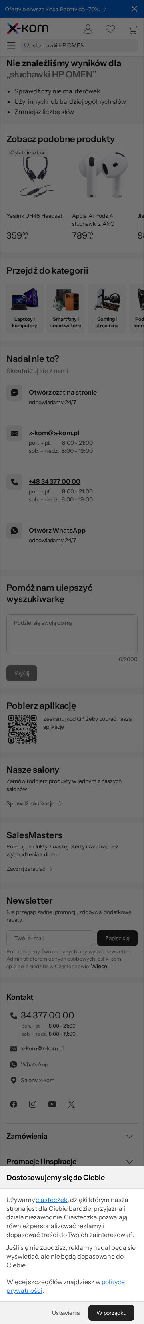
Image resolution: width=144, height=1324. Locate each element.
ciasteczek (51, 1200)
